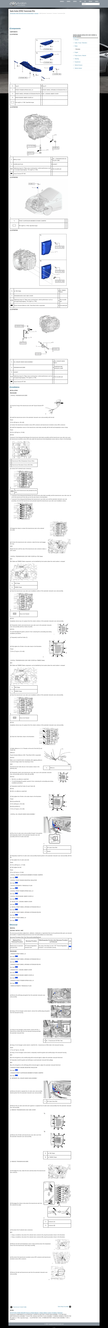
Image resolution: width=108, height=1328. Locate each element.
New (80, 1)
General (76, 39)
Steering (77, 58)
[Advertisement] (41, 20)
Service (75, 1)
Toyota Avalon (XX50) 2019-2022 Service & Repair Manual (22, 13)
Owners (68, 1)
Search (96, 1)
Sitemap (90, 1)
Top (85, 1)
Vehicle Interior (78, 68)
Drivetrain (36, 13)
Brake (76, 46)
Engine (76, 52)
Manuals (62, 1)
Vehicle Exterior (78, 65)
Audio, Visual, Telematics (81, 42)
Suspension (77, 62)
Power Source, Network (80, 55)
